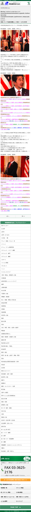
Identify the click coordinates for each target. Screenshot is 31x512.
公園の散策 (4, 287)
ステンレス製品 (19, 487)
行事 (2, 414)
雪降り (3, 448)
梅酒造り (3, 383)
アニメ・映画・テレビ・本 (8, 241)
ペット (3, 269)
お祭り (3, 231)
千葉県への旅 (4, 293)
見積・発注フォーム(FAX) (22, 496)
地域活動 (3, 312)
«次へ (7, 216)
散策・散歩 (4, 352)
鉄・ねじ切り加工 (5, 429)
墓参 (2, 318)
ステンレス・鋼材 (5, 256)
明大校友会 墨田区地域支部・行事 (10, 361)
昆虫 (2, 358)
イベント (3, 244)
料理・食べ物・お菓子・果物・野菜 (10, 355)
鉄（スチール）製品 (5, 492)
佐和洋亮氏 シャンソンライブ (8, 281)
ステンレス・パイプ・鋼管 (8, 250)
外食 (2, 324)
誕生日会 (3, 426)
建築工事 (3, 340)
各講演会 (3, 306)
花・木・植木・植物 (6, 408)
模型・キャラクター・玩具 (8, 386)
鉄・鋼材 (3, 442)
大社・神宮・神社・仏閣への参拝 (9, 327)
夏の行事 (3, 321)
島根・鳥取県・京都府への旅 (8, 336)
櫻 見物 (3, 389)
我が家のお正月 (5, 343)
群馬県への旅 (4, 404)
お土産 (3, 228)
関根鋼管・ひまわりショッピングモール (11, 445)
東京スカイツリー (5, 370)
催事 (2, 284)
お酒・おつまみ (5, 234)
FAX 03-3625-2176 (15, 467)
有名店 (3, 364)
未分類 (3, 367)
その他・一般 (4, 238)
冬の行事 (3, 290)
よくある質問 (4, 501)
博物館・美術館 (5, 296)
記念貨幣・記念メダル (7, 423)
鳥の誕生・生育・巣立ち (7, 451)
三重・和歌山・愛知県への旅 (8, 275)
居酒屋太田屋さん (5, 333)
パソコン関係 (4, 262)
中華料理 (3, 278)
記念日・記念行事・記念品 (8, 420)
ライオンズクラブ (5, 272)
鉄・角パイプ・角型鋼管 (7, 438)
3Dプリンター (4, 225)
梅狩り (3, 380)
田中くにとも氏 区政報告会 (8, 395)
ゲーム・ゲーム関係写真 (7, 247)
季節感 (3, 330)
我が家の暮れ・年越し (7, 346)
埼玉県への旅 (4, 315)
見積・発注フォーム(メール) (7, 496)
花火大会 (3, 411)
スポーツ (3, 259)
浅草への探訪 (4, 392)
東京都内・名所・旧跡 (7, 374)
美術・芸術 (4, 401)
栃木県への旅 (4, 377)
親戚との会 (4, 417)
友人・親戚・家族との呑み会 (8, 299)
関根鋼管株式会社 (16, 3)
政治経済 (3, 20)
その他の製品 (19, 492)
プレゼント (4, 265)
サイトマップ (19, 501)
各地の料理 (4, 303)
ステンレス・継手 (5, 253)
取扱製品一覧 (4, 487)
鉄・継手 (3, 435)
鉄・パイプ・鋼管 (5, 432)
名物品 (3, 309)
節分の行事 (4, 398)
